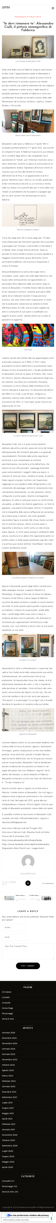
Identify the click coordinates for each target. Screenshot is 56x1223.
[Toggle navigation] (53, 8)
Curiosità (6, 1003)
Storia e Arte (34, 17)
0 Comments (48, 883)
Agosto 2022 (8, 1070)
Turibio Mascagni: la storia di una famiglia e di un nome (34, 895)
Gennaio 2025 (8, 1032)
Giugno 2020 (8, 1156)
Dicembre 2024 (9, 1038)
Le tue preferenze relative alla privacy (29, 1215)
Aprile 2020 (7, 1167)
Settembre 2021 (9, 1097)
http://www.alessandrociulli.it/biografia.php (22, 840)
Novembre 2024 (9, 1043)
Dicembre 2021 (9, 1092)
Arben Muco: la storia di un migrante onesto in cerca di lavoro (21, 895)
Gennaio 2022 (8, 1086)
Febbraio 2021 (8, 1124)
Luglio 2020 (7, 1151)
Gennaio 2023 (8, 1054)
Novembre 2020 (9, 1135)
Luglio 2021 (7, 1102)
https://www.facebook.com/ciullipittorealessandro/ (25, 844)
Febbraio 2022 (9, 1081)
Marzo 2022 (7, 1076)
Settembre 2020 (10, 1146)
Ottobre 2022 (8, 1065)
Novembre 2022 (9, 1059)
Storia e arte (8, 1019)
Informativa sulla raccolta (16, 1219)
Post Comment (28, 966)
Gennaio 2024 (8, 1049)
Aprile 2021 (7, 1119)
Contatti (6, 997)
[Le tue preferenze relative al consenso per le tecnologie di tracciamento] (51, 1218)
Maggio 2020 (8, 1162)
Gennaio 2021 (8, 1129)
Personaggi (21, 17)
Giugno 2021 (8, 1108)
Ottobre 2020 (8, 1140)
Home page (7, 1008)
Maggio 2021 (8, 1113)
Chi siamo (6, 992)
